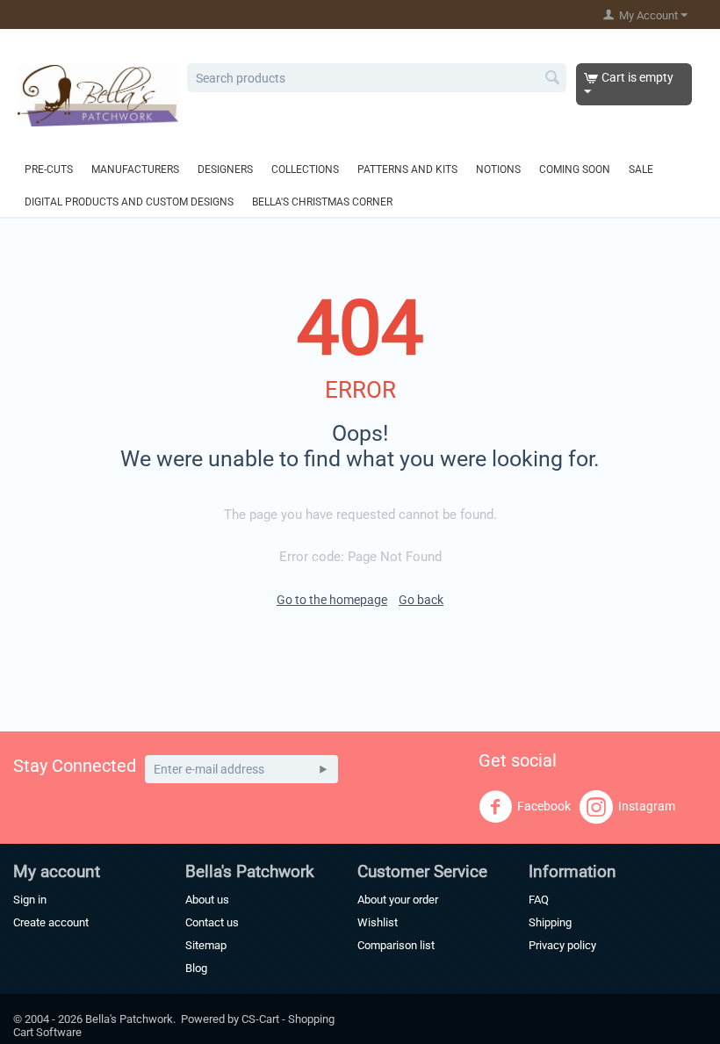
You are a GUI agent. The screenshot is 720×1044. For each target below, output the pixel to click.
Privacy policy (562, 945)
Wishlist (377, 922)
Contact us (212, 922)
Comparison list (396, 945)
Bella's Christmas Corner (322, 202)
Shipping (550, 922)
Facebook (544, 806)
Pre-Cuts (49, 169)
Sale (641, 169)
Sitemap (206, 945)
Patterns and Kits (407, 169)
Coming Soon (574, 169)
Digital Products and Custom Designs (129, 202)
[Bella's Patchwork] (98, 95)
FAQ (539, 899)
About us (207, 899)
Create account (51, 922)
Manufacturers (135, 169)
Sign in (30, 899)
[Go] (323, 769)
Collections (305, 169)
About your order (397, 899)
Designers (225, 169)
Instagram (646, 806)
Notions (498, 169)
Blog (196, 968)
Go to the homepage (332, 600)
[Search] (553, 79)
